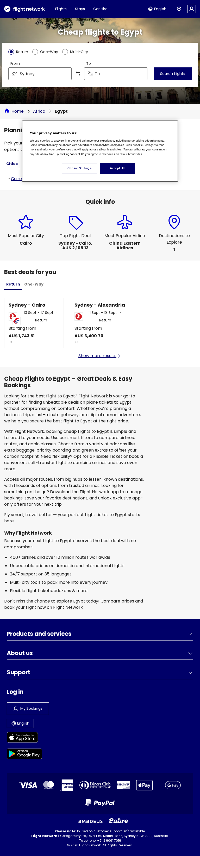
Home (17, 111)
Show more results (97, 356)
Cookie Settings (79, 168)
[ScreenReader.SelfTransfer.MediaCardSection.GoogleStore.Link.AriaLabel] (24, 755)
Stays (80, 8)
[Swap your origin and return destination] (78, 73)
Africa (39, 111)
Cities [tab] (12, 163)
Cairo (16, 179)
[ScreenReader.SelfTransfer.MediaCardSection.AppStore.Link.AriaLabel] (24, 738)
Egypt (61, 111)
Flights (61, 8)
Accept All (118, 168)
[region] (100, 151)
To (88, 63)
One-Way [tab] (33, 284)
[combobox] (40, 73)
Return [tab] (13, 284)
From (15, 63)
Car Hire (100, 8)
